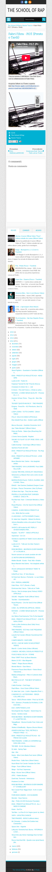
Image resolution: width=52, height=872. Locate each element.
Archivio (38, 230)
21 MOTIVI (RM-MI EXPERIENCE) (23, 557)
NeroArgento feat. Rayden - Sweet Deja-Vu (26, 711)
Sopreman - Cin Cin (18, 536)
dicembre (15, 344)
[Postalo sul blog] (12, 141)
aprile (14, 368)
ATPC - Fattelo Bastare (19, 775)
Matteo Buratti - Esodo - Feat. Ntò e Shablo (26, 560)
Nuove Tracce (16, 138)
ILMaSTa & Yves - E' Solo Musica (23, 574)
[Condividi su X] (14, 141)
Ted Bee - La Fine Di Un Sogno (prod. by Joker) (28, 812)
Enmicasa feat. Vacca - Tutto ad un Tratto (26, 588)
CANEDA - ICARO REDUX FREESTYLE (25, 510)
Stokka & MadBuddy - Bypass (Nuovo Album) (27, 727)
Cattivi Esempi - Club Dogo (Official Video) (26, 445)
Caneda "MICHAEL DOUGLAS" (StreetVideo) (27, 472)
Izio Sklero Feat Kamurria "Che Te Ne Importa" (27, 616)
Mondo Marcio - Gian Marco (21, 666)
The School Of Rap (26, 10)
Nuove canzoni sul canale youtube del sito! (26, 554)
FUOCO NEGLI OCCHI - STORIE (23, 654)
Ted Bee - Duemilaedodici (20, 600)
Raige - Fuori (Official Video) (21, 766)
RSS (29, 2)
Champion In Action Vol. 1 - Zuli (22, 387)
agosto (14, 356)
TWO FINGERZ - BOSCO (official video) (25, 818)
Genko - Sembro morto (19, 714)
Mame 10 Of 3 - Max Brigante (22, 660)
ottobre (14, 350)
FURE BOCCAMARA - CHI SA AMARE (25, 795)
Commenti (26, 230)
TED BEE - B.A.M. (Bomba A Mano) (23, 746)
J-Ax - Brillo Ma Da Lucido (20, 513)
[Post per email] (19, 141)
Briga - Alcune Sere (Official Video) (23, 772)
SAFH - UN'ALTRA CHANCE (21, 815)
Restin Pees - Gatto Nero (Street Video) (25, 760)
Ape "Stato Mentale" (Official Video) (24, 428)
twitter (26, 2)
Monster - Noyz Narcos (19, 798)
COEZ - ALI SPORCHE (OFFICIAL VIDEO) (26, 608)
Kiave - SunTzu (17, 809)
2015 (12, 332)
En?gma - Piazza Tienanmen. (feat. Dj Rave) (27, 488)
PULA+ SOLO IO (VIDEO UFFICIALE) (24, 417)
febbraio (15, 849)
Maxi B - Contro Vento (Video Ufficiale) (25, 648)
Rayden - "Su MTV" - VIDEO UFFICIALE (25, 533)
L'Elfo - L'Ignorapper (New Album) (26, 307)
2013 (12, 338)
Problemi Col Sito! (18, 781)
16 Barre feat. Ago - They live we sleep (25, 491)
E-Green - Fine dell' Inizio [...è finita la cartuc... (27, 390)
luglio (14, 359)
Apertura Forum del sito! (20, 448)
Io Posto (37, 870)
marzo (14, 846)
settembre (15, 353)
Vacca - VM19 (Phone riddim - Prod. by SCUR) (27, 700)
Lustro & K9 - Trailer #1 (19, 381)
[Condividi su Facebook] (17, 141)
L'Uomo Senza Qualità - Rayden (23, 436)
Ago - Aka (15, 752)
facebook (22, 2)
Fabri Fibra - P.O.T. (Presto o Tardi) (23, 585)
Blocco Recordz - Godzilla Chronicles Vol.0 (26, 425)
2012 (12, 341)
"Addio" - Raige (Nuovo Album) (22, 663)
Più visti (13, 230)
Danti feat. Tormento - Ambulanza (23, 778)
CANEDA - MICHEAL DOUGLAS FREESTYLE (27, 651)
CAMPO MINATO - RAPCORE (22, 640)
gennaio (15, 852)
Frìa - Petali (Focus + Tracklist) (25, 266)
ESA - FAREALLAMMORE (20, 582)
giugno (14, 362)
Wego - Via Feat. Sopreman (21, 769)
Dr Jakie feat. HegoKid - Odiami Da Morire (26, 519)
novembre (15, 347)
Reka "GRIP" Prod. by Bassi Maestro (24, 657)
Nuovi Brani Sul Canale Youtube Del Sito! (26, 763)
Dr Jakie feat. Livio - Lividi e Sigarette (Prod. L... (28, 691)
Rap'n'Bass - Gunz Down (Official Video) (25, 688)
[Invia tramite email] (9, 141)
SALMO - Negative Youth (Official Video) (25, 597)
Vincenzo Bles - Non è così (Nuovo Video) (29, 293)
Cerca (44, 19)
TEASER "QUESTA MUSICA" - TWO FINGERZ (27, 403)
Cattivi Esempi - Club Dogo (21, 685)
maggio (14, 365)
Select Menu (8, 19)
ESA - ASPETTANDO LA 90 (21, 708)
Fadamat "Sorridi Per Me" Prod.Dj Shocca (26, 384)
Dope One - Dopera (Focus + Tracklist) (28, 279)
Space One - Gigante (19, 827)
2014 (12, 335)
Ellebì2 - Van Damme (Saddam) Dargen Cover (27, 485)
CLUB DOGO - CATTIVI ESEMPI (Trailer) (25, 516)
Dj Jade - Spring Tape (19, 749)
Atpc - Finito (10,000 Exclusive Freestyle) (26, 801)
